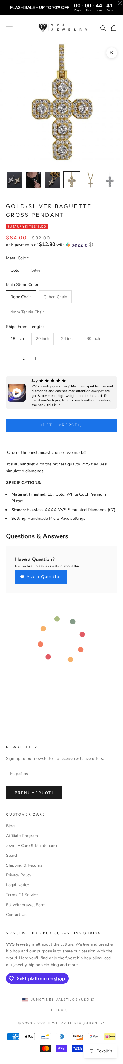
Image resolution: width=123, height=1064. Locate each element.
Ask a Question (43, 576)
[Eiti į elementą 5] (90, 179)
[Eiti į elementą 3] (52, 179)
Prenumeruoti (34, 793)
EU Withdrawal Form (26, 905)
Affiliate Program (22, 836)
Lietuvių (58, 1010)
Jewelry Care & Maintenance (32, 845)
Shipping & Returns (24, 865)
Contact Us (16, 915)
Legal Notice (17, 885)
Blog (10, 826)
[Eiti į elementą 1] (14, 179)
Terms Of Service (22, 895)
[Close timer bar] (120, 3)
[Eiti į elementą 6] (110, 179)
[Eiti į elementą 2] (33, 179)
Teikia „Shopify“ (86, 1023)
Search (12, 855)
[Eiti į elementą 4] (71, 179)
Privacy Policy (18, 875)
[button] (61, 245)
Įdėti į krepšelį (61, 425)
